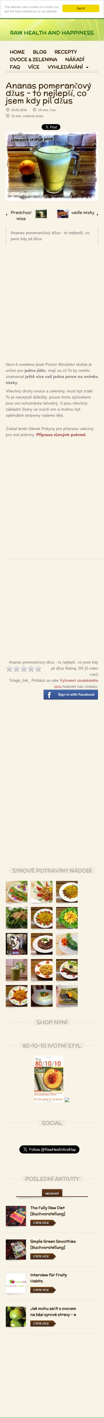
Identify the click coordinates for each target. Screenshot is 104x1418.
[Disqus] (52, 788)
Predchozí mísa (21, 215)
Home (17, 52)
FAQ (15, 67)
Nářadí (74, 59)
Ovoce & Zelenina (33, 59)
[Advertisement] (52, 302)
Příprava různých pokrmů (61, 434)
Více (34, 67)
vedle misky (82, 212)
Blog (40, 52)
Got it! (81, 8)
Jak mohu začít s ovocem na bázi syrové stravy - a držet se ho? (53, 1314)
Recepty (66, 52)
